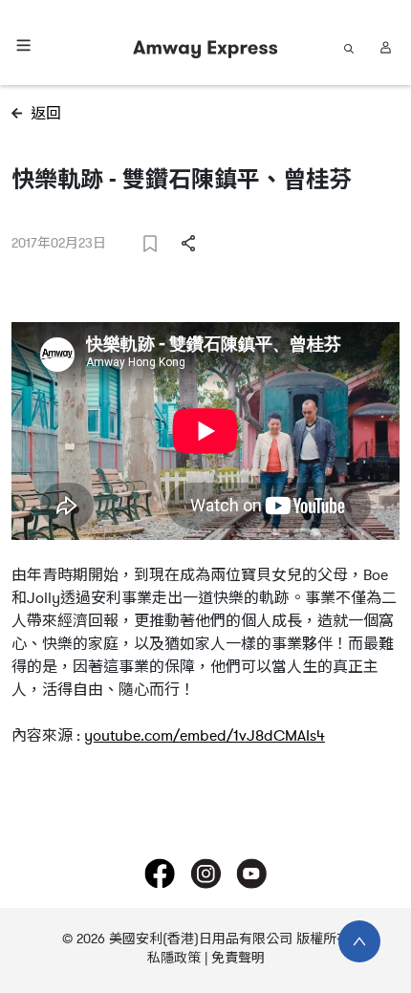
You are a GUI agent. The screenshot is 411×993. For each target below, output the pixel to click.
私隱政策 (174, 958)
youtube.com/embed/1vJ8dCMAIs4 (204, 735)
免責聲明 (238, 958)
